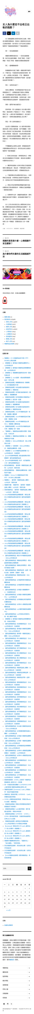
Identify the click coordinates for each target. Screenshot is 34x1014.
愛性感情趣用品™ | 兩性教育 (10, 1009)
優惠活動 (7, 317)
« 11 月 (8, 910)
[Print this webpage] (18, 33)
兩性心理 (9, 322)
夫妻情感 (9, 324)
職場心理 (9, 339)
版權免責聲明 (8, 925)
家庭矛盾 (22, 228)
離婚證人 (12, 960)
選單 (29, 11)
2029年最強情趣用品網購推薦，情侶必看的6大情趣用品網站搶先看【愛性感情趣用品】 (17, 497)
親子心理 (9, 341)
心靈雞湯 (9, 334)
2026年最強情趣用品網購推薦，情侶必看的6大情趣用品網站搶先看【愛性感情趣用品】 (17, 533)
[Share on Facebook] (4, 33)
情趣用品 (5, 968)
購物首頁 (5, 972)
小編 (4, 228)
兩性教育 (16, 228)
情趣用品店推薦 (9, 344)
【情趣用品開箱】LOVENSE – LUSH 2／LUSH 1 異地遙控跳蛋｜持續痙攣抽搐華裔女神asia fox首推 (17, 816)
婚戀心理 (9, 327)
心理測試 (9, 331)
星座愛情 (9, 336)
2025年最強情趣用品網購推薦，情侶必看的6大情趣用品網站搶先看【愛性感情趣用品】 (17, 545)
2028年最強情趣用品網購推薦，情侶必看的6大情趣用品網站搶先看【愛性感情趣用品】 (17, 509)
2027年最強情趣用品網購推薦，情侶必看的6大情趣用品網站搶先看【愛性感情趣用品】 (17, 521)
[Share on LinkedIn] (13, 33)
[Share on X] (9, 33)
